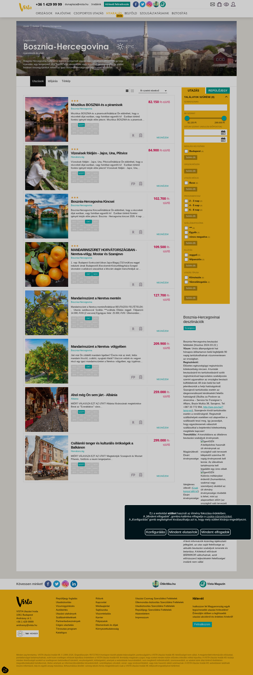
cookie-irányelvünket (219, 516)
